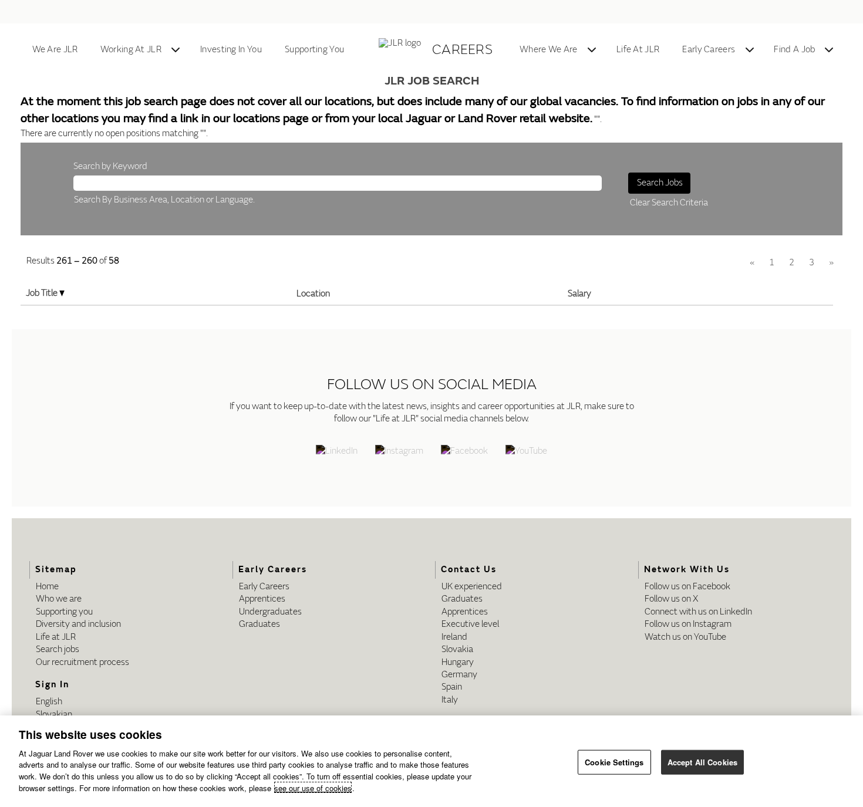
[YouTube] (526, 452)
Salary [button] (579, 293)
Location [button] (313, 293)
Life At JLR (637, 49)
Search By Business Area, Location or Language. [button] (164, 199)
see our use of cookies (313, 787)
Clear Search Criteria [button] (669, 202)
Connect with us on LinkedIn (698, 611)
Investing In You (231, 49)
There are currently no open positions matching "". (114, 133)
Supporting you (64, 611)
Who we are (59, 599)
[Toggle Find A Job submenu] (829, 50)
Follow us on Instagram (688, 624)
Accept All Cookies (702, 762)
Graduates (259, 624)
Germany (459, 674)
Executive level (470, 624)
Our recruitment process (82, 662)
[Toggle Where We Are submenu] (592, 50)
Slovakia (457, 649)
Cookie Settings (614, 762)
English (49, 701)
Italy (449, 699)
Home (47, 586)
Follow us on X (671, 599)
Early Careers (708, 49)
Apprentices (262, 599)
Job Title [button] (42, 293)
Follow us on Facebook (687, 586)
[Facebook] (464, 452)
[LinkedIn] (336, 452)
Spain (451, 687)
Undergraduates (270, 611)
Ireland (454, 637)
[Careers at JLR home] (401, 50)
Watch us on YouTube (685, 637)
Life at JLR (56, 637)
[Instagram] (399, 452)
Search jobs (57, 649)
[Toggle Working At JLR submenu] (175, 50)
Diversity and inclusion (78, 624)
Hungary (457, 662)
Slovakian (54, 714)
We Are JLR (55, 49)
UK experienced (471, 586)
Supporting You (314, 49)
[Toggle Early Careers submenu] (750, 50)
